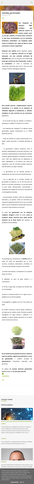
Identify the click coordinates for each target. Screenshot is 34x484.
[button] (3, 18)
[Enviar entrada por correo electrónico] (3, 374)
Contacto (3, 438)
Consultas (4, 401)
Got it (22, 482)
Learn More (14, 482)
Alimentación (6, 376)
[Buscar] (32, 2)
